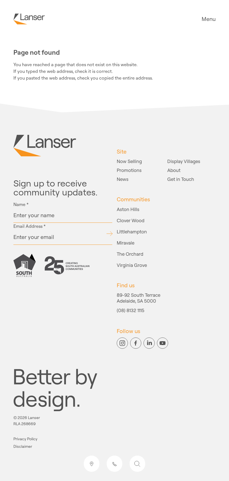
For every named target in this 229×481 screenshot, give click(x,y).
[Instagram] (122, 343)
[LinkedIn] (149, 343)
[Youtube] (162, 343)
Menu (209, 19)
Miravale (125, 243)
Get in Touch (180, 179)
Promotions (129, 170)
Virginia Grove (132, 265)
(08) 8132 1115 (130, 310)
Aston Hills (128, 209)
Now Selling (129, 161)
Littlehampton (132, 231)
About (173, 170)
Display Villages (183, 161)
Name (20, 204)
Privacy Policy (25, 439)
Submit (109, 233)
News (122, 179)
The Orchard (130, 254)
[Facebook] (135, 343)
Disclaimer (22, 446)
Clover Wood (130, 220)
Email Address (29, 226)
